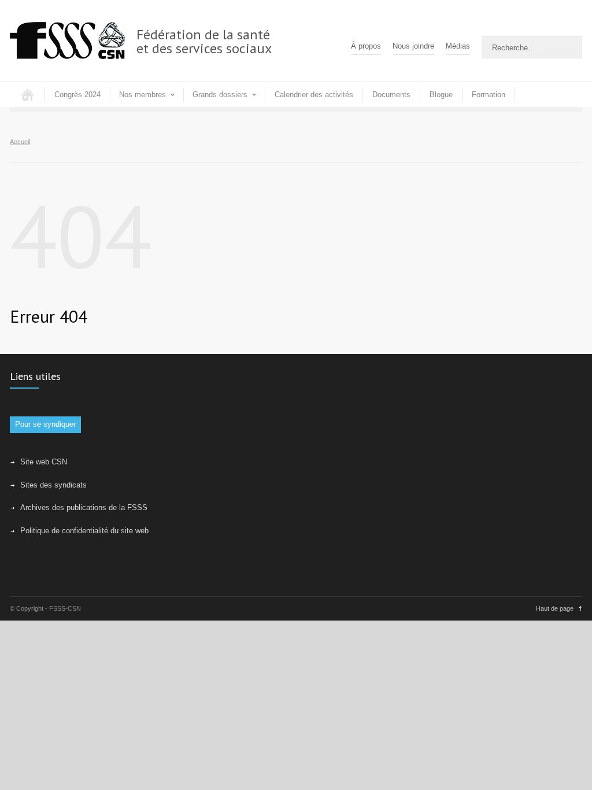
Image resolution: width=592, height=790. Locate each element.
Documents (391, 94)
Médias (458, 46)
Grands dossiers (220, 94)
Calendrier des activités (314, 94)
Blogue (441, 94)
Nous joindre (413, 46)
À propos (366, 46)
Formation (488, 94)
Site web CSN (43, 461)
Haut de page (555, 608)
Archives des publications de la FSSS (83, 507)
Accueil (27, 95)
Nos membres (142, 94)
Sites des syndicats (53, 485)
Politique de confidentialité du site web (84, 530)
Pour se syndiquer (45, 424)
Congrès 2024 (77, 94)
